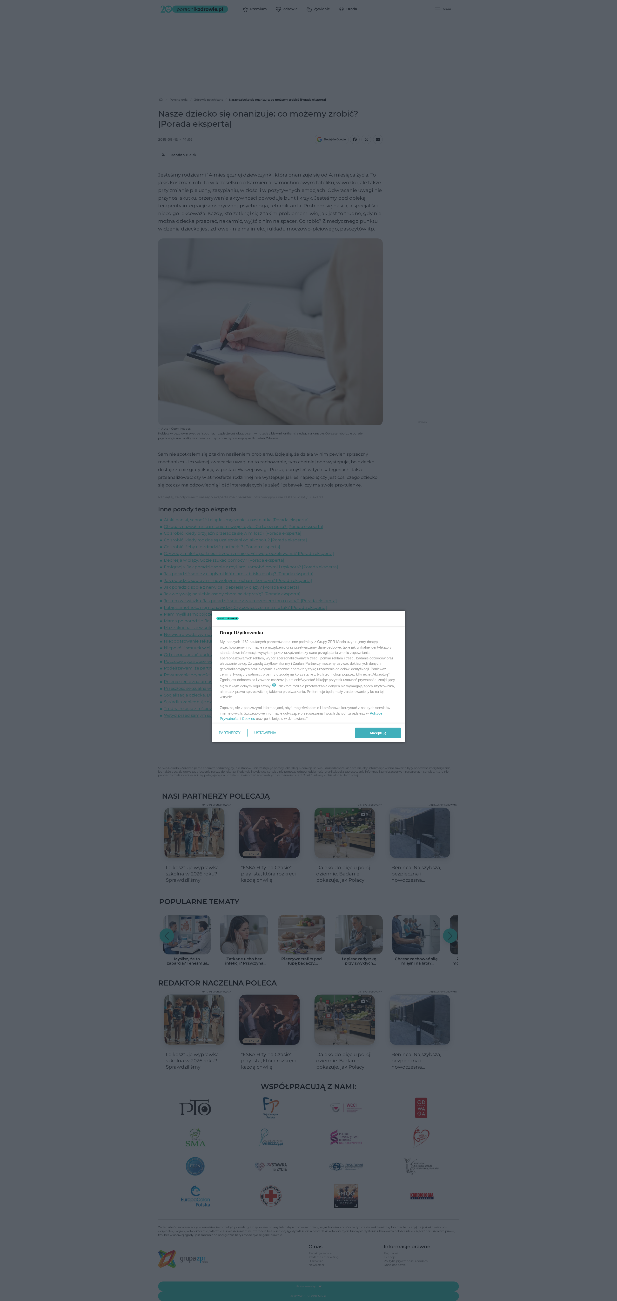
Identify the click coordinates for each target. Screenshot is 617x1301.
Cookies (248, 718)
